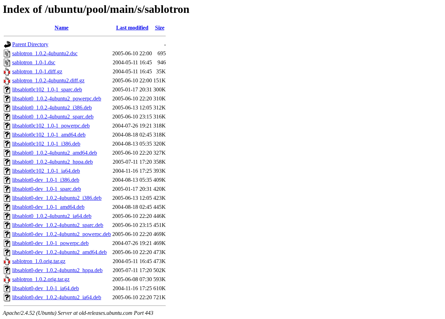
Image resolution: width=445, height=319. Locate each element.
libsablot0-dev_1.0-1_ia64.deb (45, 288)
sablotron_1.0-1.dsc (33, 62)
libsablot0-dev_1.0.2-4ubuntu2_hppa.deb (57, 270)
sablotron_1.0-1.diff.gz (37, 71)
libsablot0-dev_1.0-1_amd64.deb (48, 207)
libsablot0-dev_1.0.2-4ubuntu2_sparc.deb (57, 225)
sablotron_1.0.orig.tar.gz (38, 261)
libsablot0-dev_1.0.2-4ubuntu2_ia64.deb (56, 297)
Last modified (132, 28)
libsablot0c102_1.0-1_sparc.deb (47, 89)
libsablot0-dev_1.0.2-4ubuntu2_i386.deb (57, 198)
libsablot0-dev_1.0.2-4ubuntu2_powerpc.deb (61, 234)
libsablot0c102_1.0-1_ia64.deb (46, 171)
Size (159, 28)
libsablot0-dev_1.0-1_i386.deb (45, 180)
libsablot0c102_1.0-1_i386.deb (46, 144)
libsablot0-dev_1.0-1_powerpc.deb (50, 243)
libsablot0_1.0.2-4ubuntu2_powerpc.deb (56, 98)
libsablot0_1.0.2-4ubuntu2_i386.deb (52, 108)
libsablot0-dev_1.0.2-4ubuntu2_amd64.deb (59, 252)
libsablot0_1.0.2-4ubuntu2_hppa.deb (52, 162)
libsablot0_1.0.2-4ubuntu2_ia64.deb (51, 216)
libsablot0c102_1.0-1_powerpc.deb (51, 126)
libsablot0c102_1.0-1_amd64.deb (49, 135)
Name (61, 28)
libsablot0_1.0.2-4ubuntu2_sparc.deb (53, 117)
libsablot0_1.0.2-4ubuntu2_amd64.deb (54, 153)
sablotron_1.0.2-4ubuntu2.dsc (45, 53)
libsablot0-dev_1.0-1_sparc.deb (46, 189)
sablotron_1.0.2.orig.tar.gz (41, 279)
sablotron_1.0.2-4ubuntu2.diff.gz (48, 80)
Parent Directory (30, 44)
